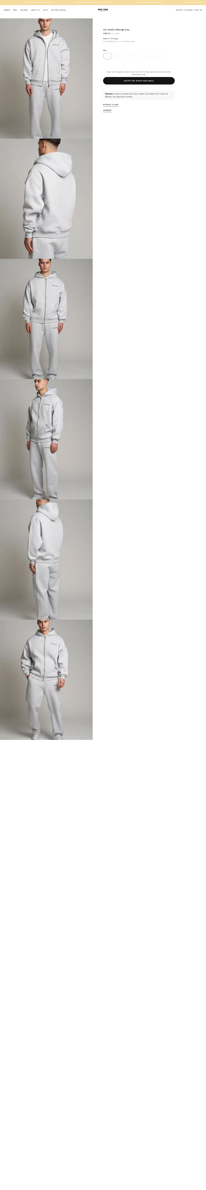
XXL (161, 57)
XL (151, 57)
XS (109, 57)
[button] (179, 10)
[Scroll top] (201, 1185)
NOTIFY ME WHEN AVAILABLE (139, 81)
